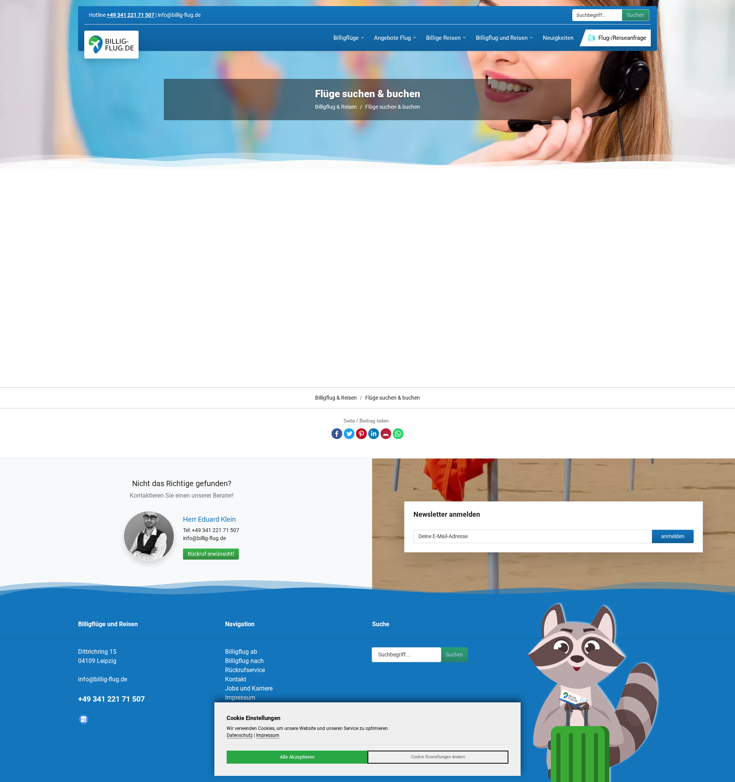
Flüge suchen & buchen (392, 107)
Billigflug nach (244, 660)
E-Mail (386, 433)
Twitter (349, 433)
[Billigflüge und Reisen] (111, 45)
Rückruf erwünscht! (211, 554)
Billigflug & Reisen (336, 107)
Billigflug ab (241, 651)
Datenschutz (240, 735)
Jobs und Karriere (249, 688)
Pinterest (361, 433)
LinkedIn (373, 433)
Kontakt (235, 679)
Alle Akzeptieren (297, 757)
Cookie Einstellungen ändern (438, 756)
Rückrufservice (245, 670)
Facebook (337, 433)
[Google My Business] (83, 719)
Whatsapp (398, 433)
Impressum (240, 697)
